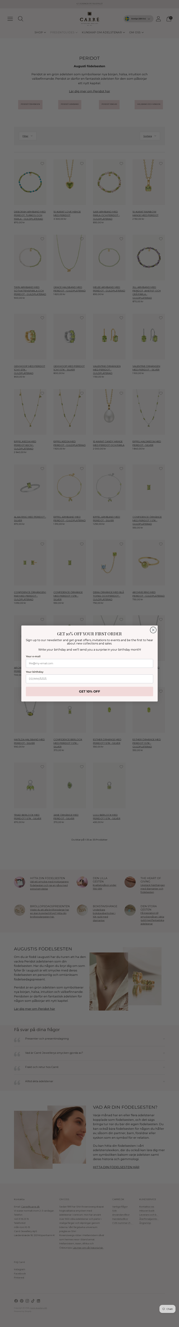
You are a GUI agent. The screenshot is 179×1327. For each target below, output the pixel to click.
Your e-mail (33, 656)
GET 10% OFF (89, 691)
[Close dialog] (153, 630)
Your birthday (34, 671)
